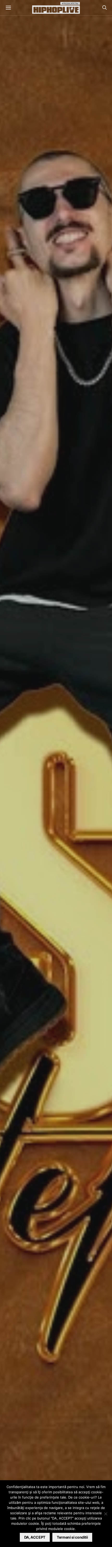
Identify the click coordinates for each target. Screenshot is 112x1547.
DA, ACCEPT (35, 1537)
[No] (105, 1513)
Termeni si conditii (72, 1537)
